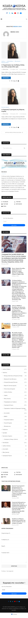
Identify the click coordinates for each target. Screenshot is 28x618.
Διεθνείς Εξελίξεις (15, 392)
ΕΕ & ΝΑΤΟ (15, 413)
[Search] (26, 19)
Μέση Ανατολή (15, 398)
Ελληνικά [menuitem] (15, 614)
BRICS (15, 416)
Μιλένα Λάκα (15, 32)
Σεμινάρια (15, 432)
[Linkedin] (12, 13)
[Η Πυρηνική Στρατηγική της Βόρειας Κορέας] (14, 96)
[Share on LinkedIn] (14, 81)
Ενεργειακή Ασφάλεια (15, 419)
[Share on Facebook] (11, 81)
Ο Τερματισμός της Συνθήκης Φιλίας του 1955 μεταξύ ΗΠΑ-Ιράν (12, 66)
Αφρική (15, 395)
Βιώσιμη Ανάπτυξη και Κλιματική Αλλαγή (15, 375)
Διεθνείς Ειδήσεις (15, 369)
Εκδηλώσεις (15, 429)
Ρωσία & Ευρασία (15, 423)
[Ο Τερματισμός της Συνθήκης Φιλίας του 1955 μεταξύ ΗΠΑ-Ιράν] (14, 50)
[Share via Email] (18, 81)
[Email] (21, 13)
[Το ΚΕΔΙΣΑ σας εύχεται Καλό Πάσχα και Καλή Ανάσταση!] (5, 326)
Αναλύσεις (15, 372)
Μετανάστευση (15, 426)
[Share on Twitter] (13, 81)
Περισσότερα (6, 77)
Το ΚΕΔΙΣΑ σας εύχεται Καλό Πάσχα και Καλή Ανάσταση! (19, 324)
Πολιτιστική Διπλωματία (15, 389)
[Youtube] (15, 13)
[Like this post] (9, 81)
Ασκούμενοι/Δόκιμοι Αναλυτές (15, 439)
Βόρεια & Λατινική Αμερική (15, 385)
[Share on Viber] (16, 81)
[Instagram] (18, 13)
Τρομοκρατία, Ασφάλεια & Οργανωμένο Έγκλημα (15, 408)
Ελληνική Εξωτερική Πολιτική (15, 382)
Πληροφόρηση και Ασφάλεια (15, 402)
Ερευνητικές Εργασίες (15, 436)
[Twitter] (9, 13)
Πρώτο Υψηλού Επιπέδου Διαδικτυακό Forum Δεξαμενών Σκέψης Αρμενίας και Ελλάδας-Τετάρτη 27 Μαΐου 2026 (18, 271)
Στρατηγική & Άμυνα (15, 405)
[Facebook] (6, 13)
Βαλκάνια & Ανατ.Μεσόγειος (15, 379)
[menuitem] (14, 614)
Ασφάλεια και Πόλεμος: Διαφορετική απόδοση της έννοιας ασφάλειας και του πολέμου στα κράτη (18, 521)
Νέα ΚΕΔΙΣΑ (15, 442)
